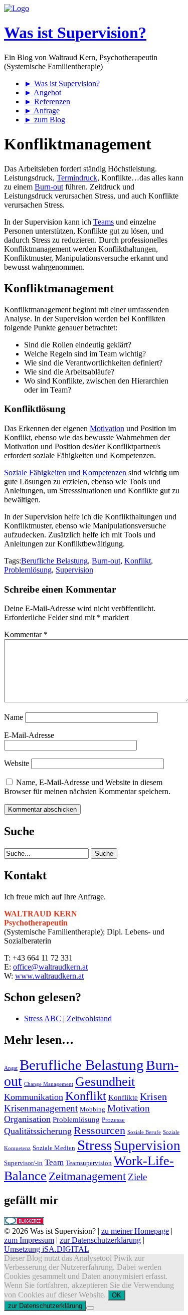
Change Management (48, 1084)
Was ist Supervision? (75, 33)
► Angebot (42, 92)
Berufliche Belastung (54, 560)
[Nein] (90, 1307)
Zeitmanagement (87, 1176)
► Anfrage (42, 110)
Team (54, 1162)
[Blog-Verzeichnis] (24, 1222)
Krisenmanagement (41, 1108)
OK (116, 1295)
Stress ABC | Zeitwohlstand (68, 1018)
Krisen (153, 1096)
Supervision (74, 570)
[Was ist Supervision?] (16, 8)
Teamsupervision (89, 1163)
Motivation (107, 428)
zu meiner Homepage (135, 1231)
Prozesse (113, 1119)
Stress (94, 1145)
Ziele (137, 1177)
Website (16, 763)
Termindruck (77, 177)
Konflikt (137, 560)
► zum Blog (44, 119)
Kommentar (26, 634)
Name (13, 717)
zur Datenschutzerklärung (100, 1240)
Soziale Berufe (144, 1132)
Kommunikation (33, 1097)
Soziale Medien (54, 1148)
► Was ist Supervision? (62, 83)
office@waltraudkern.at (50, 967)
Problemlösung (28, 570)
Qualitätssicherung (38, 1131)
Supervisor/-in (23, 1163)
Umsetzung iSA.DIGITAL (46, 1249)
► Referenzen (47, 101)
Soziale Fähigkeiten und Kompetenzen (65, 472)
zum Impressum (29, 1240)
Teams (103, 222)
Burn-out (49, 186)
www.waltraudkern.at (49, 976)
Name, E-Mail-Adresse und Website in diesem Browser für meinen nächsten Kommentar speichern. (87, 787)
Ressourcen (99, 1130)
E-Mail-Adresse (29, 735)
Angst (11, 1068)
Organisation (27, 1119)
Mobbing (92, 1109)
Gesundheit (105, 1081)
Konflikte (123, 1097)
